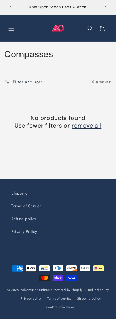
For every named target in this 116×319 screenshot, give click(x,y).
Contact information (61, 307)
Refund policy (23, 219)
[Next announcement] (105, 7)
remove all (86, 126)
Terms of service (59, 298)
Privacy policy (31, 298)
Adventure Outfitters (36, 289)
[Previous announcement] (10, 7)
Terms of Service (26, 206)
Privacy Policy (24, 231)
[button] (11, 28)
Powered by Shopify (68, 289)
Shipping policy (89, 298)
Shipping (19, 193)
